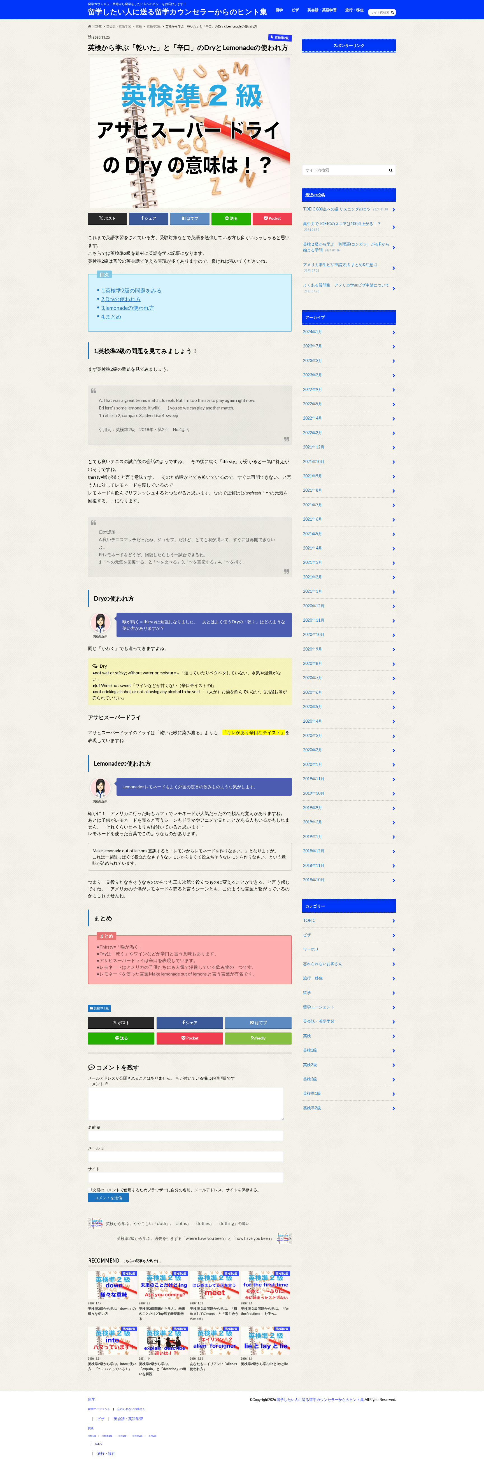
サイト (94, 1169)
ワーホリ (311, 949)
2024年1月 (312, 331)
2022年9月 (312, 389)
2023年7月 (312, 346)
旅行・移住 (354, 10)
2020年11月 (313, 620)
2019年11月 (313, 778)
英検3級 (310, 1079)
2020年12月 (313, 605)
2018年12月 (313, 850)
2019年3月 (312, 821)
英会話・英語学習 (322, 10)
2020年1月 (312, 764)
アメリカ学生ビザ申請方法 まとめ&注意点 (340, 267)
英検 (307, 1035)
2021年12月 (313, 447)
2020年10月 (313, 634)
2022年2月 (312, 432)
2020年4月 (312, 721)
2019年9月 (312, 807)
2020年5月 (312, 706)
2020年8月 (312, 663)
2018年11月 (313, 865)
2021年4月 (312, 548)
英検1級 (310, 1050)
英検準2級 (101, 1008)
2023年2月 (312, 374)
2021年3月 (312, 562)
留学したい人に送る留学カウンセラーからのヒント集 (177, 11)
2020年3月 (312, 735)
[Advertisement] (349, 107)
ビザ (295, 10)
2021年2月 (312, 576)
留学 (279, 10)
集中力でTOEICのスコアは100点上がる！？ (342, 226)
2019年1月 (312, 836)
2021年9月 (312, 475)
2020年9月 (312, 649)
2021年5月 (312, 533)
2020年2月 (312, 749)
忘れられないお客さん (322, 963)
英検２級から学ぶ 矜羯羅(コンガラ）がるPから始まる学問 (346, 247)
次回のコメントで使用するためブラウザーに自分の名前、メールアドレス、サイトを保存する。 (176, 1190)
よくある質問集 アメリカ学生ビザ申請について (346, 288)
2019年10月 (313, 793)
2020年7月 (312, 677)
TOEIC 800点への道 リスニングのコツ (345, 209)
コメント (98, 1084)
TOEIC (309, 920)
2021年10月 (313, 461)
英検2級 (310, 1064)
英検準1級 (312, 1093)
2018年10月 (313, 879)
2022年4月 (312, 418)
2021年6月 (312, 519)
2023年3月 (312, 360)
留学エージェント (318, 1006)
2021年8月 (312, 490)
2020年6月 (312, 692)
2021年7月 (312, 504)
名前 (94, 1127)
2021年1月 (312, 591)
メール (96, 1148)
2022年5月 (312, 403)
